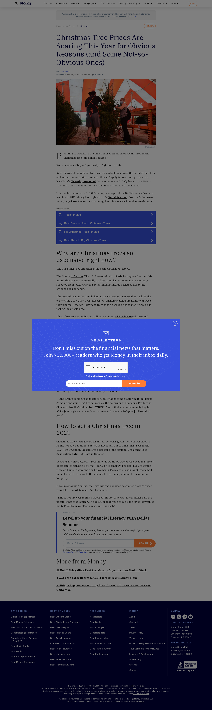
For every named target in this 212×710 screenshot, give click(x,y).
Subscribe (134, 383)
